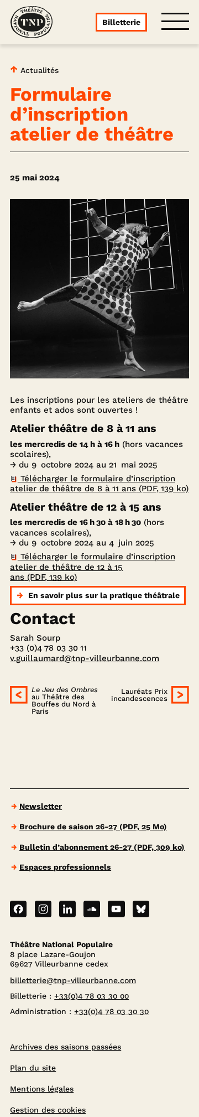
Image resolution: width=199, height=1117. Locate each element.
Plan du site (33, 1067)
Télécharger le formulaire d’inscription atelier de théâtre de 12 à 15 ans (92, 567)
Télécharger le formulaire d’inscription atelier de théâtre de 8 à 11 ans (99, 483)
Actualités (38, 70)
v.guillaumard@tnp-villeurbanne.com (84, 658)
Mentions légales (42, 1088)
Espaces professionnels (65, 867)
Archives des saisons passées (65, 1046)
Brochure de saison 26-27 (93, 826)
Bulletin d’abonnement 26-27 (102, 847)
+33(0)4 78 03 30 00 (91, 995)
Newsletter (40, 806)
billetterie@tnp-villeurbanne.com (73, 980)
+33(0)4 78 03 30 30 (111, 1011)
